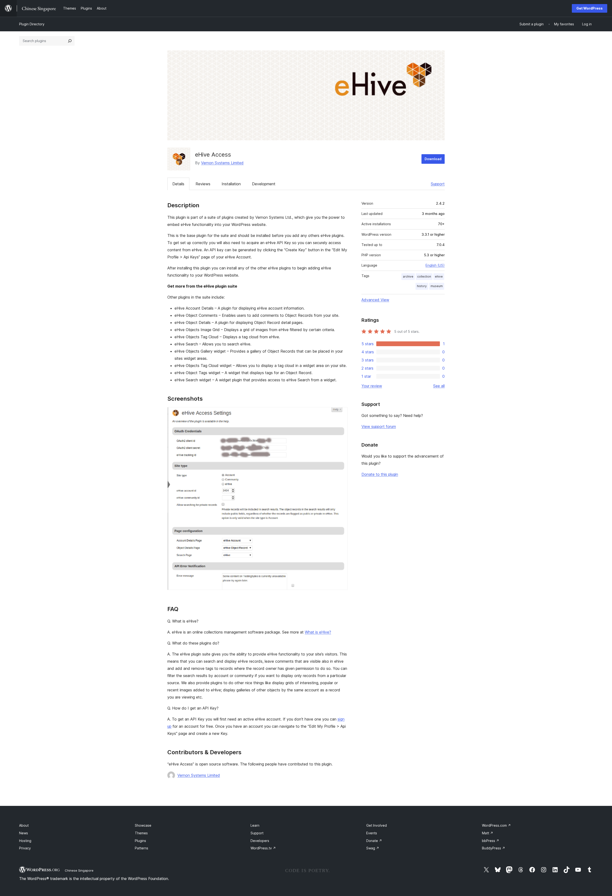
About (24, 825)
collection (424, 276)
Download (433, 159)
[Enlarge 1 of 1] (341, 413)
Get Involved (376, 825)
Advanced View (375, 299)
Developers (260, 841)
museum (437, 286)
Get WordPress (589, 8)
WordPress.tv (263, 848)
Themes (141, 833)
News (23, 833)
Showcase (143, 825)
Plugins (140, 841)
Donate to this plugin (379, 474)
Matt (487, 833)
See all (439, 385)
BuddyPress (493, 848)
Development (263, 183)
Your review (371, 385)
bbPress (490, 841)
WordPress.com (496, 825)
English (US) (435, 265)
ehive (439, 276)
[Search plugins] (70, 41)
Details (178, 183)
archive (408, 276)
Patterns (141, 848)
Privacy (25, 848)
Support (438, 183)
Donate (374, 841)
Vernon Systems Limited (222, 162)
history (422, 286)
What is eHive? (318, 632)
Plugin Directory (31, 24)
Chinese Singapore (79, 870)
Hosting (25, 841)
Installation (231, 183)
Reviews (203, 183)
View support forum (378, 426)
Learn (255, 825)
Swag (372, 848)
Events (371, 833)
